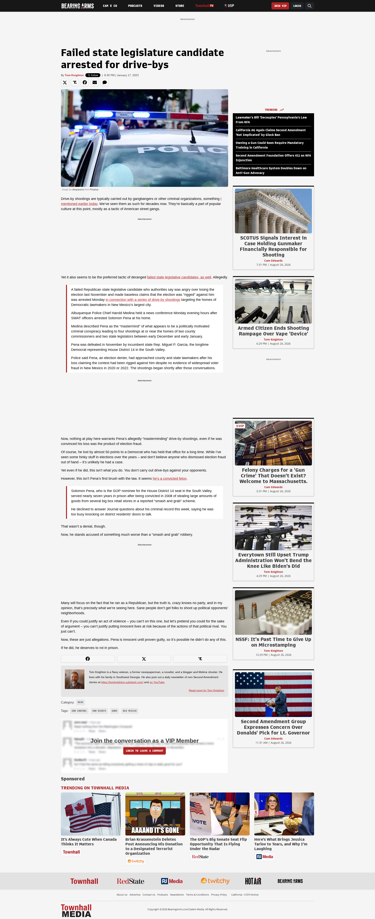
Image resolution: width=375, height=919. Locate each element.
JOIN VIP (280, 6)
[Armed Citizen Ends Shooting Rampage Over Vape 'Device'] (273, 301)
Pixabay (94, 189)
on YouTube (157, 682)
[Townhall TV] (204, 5)
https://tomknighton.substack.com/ (122, 682)
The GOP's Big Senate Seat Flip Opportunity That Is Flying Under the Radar (218, 844)
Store (179, 6)
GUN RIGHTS (99, 710)
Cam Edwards (273, 260)
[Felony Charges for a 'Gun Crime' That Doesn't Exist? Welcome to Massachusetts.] (273, 443)
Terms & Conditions (197, 894)
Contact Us (149, 894)
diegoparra (78, 189)
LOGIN (297, 6)
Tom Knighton (74, 75)
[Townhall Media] (76, 910)
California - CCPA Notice (245, 894)
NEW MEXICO (130, 710)
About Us (122, 894)
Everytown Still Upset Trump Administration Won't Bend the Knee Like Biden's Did (273, 560)
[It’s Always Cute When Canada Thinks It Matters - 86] (91, 813)
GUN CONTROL (79, 710)
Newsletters (177, 894)
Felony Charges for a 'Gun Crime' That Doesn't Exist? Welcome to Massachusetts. (273, 475)
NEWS (80, 702)
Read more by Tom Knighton (206, 690)
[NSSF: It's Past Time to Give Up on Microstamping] (273, 612)
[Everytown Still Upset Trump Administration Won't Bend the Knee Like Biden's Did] (273, 527)
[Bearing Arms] (77, 6)
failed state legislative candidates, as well (179, 277)
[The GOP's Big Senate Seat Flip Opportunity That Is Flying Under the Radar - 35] (220, 813)
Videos (159, 6)
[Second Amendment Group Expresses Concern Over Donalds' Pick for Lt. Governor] (273, 694)
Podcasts (135, 6)
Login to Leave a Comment (144, 750)
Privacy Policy (219, 894)
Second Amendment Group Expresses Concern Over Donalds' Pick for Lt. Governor (273, 727)
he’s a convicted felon (170, 478)
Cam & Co (110, 6)
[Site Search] (309, 6)
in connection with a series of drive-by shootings (143, 300)
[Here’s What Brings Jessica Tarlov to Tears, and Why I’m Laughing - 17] (284, 813)
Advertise (134, 894)
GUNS (114, 710)
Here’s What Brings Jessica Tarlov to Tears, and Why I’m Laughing (280, 844)
